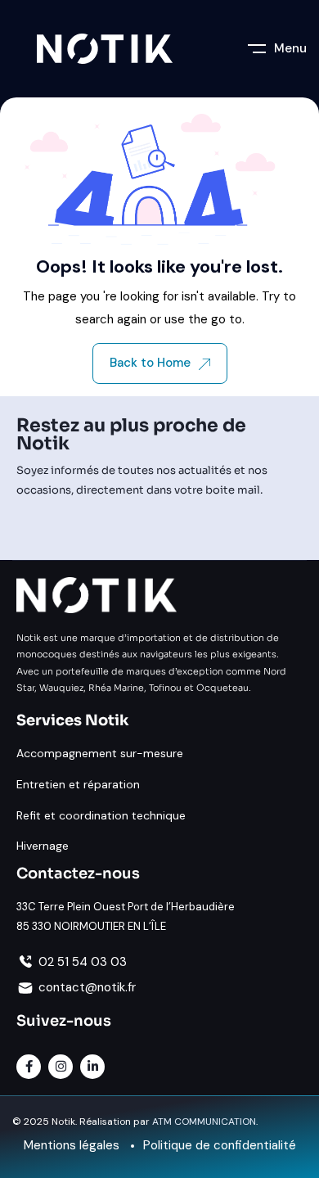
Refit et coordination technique (101, 815)
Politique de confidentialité (219, 1145)
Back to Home (150, 362)
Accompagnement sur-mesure (99, 753)
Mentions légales (71, 1145)
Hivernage (42, 845)
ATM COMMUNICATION (204, 1121)
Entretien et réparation (78, 784)
